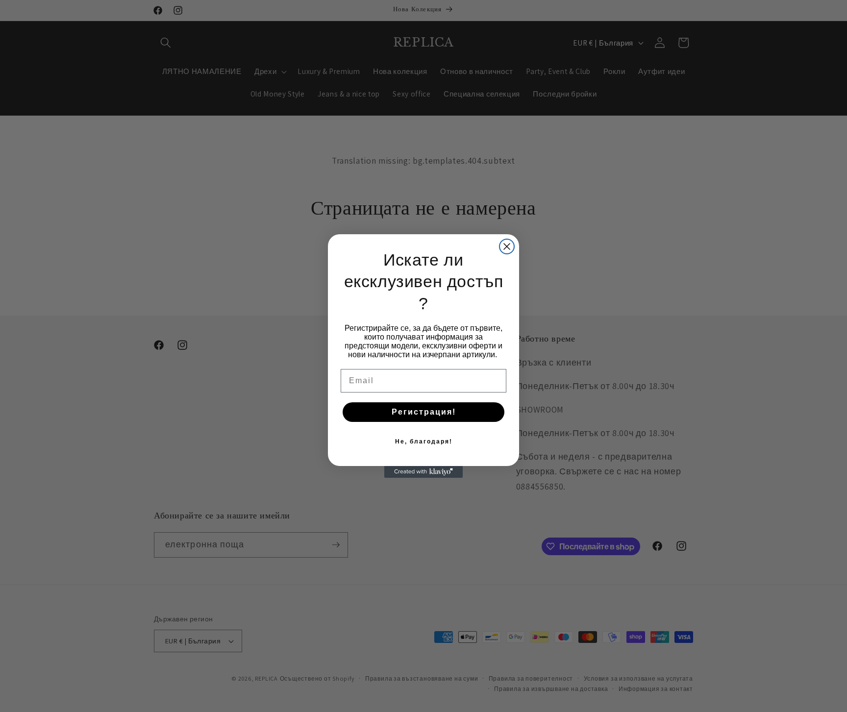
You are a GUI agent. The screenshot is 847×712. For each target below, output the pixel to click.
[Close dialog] (506, 246)
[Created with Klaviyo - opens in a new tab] (423, 472)
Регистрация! (424, 412)
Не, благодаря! (423, 441)
